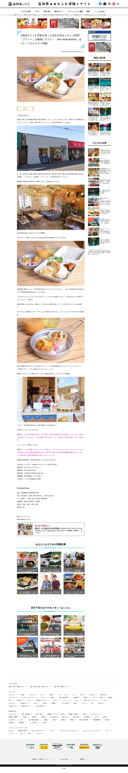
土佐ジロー (102, 703)
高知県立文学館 (23, 730)
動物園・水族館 (74, 714)
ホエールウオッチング (39, 730)
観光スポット (59, 11)
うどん (43, 694)
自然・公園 (40, 714)
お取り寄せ (47, 11)
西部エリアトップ (18, 15)
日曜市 (73, 719)
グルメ (37, 11)
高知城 (25, 717)
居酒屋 (111, 697)
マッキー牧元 (65, 703)
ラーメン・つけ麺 (99, 697)
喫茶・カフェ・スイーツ (92, 700)
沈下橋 (44, 717)
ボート (108, 730)
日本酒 (86, 697)
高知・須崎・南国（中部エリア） (40, 686)
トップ (10, 15)
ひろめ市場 (55, 717)
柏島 (55, 719)
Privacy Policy (66, 759)
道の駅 (64, 719)
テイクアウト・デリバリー (28, 697)
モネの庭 (12, 719)
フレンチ (33, 694)
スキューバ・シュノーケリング (92, 730)
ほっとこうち (23, 115)
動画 (88, 11)
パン (74, 694)
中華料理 (76, 697)
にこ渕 (22, 719)
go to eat (92, 694)
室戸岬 (105, 717)
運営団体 (84, 759)
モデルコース (13, 714)
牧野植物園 (98, 719)
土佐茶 (52, 694)
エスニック (13, 694)
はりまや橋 (77, 717)
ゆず (105, 700)
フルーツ (44, 697)
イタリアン (13, 697)
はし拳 (11, 730)
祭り (30, 733)
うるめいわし (13, 706)
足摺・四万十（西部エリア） (18, 686)
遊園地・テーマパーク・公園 (56, 714)
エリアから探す (26, 11)
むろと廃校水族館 (34, 719)
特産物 (54, 703)
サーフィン (13, 733)
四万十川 (65, 717)
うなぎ (36, 703)
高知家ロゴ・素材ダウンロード (42, 759)
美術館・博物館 (14, 717)
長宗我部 (12, 722)
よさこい (39, 733)
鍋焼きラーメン (27, 706)
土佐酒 (23, 694)
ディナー (56, 700)
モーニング (67, 700)
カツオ (30, 700)
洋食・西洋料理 (64, 697)
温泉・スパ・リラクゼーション (92, 714)
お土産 (45, 703)
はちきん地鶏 (40, 706)
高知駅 (46, 719)
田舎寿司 (20, 700)
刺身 (76, 703)
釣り (22, 733)
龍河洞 (108, 719)
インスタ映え (34, 722)
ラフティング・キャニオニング (69, 730)
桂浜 (97, 717)
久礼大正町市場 (84, 719)
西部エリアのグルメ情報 (30, 15)
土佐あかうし (25, 703)
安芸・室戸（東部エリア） (62, 686)
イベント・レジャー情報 (75, 11)
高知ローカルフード (42, 700)
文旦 (11, 700)
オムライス (13, 703)
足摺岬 (35, 717)
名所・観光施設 (27, 714)
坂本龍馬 (87, 717)
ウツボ (85, 703)
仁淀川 (45, 722)
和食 (53, 697)
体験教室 (22, 722)
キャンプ (53, 730)
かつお (83, 694)
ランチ (78, 700)
